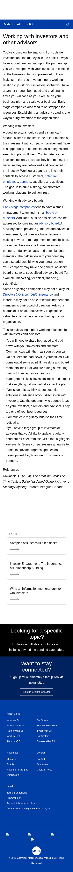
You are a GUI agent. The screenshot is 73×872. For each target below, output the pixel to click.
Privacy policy (14, 798)
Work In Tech (13, 736)
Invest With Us (44, 730)
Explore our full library (27, 644)
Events (10, 764)
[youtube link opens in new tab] (38, 839)
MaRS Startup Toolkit (18, 24)
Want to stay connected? (36, 666)
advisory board (49, 223)
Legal (10, 786)
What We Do (13, 720)
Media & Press (44, 769)
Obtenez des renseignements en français (28, 808)
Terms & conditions (17, 792)
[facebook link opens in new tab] (13, 834)
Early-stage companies (19, 207)
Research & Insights (17, 769)
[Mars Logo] (36, 850)
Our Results (13, 775)
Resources (12, 752)
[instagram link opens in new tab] (36, 834)
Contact (41, 752)
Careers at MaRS (46, 741)
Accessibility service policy (21, 803)
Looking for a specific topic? (36, 634)
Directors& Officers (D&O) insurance (28, 294)
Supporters (42, 764)
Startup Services (15, 725)
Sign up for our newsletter (36, 692)
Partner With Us (15, 730)
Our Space (42, 720)
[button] (67, 24)
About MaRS (13, 714)
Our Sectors (43, 736)
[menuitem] (22, 720)
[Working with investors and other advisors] (30, 512)
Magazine (12, 759)
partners (25, 181)
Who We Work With (47, 725)
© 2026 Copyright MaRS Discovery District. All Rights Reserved (36, 861)
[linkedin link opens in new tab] (58, 834)
